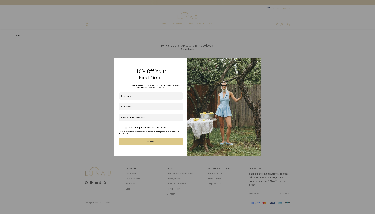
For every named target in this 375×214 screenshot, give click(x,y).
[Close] (257, 61)
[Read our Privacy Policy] (181, 132)
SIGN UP (150, 141)
